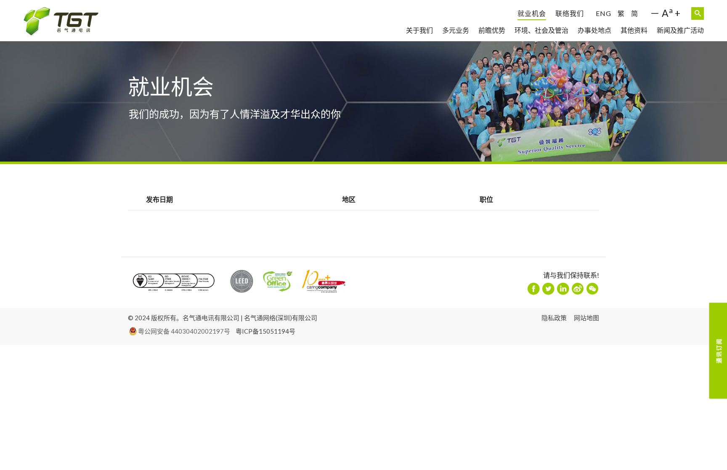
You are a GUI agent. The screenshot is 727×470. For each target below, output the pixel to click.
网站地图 (586, 317)
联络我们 (569, 13)
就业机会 (531, 13)
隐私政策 (554, 317)
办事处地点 (594, 30)
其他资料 (634, 30)
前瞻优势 (491, 30)
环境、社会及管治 (541, 30)
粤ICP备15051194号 (265, 331)
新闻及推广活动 (680, 30)
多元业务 (455, 30)
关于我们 (419, 30)
